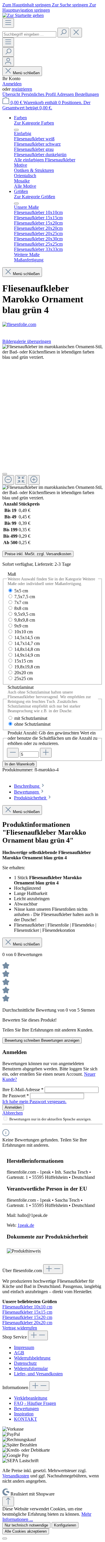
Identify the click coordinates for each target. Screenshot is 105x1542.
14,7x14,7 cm (27, 643)
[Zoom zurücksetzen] (21, 480)
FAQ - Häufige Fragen (35, 1403)
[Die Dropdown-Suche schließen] (76, 32)
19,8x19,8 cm (27, 666)
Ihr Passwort (15, 1095)
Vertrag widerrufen (19, 1327)
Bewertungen (26, 1408)
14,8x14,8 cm (27, 649)
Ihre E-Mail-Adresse (22, 1089)
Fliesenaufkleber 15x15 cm (27, 1312)
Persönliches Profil (39, 94)
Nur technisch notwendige (26, 1525)
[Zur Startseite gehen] (23, 15)
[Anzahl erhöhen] (46, 753)
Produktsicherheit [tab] (30, 797)
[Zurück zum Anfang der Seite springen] (8, 1501)
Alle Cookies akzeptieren (26, 1531)
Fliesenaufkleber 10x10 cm (27, 1306)
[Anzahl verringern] (13, 753)
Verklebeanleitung (30, 1398)
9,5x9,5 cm (24, 614)
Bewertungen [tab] (27, 791)
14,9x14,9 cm (27, 655)
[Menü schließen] (16, 130)
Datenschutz (25, 1363)
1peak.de (26, 1225)
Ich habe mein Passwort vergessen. (34, 1101)
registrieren (22, 89)
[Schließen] (4, 474)
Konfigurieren (65, 1525)
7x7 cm (21, 602)
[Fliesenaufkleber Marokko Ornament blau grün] (52, 352)
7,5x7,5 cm (24, 596)
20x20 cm (23, 672)
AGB (19, 1352)
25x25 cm (23, 678)
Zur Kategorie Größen (34, 196)
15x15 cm (23, 660)
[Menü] (8, 23)
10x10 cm (23, 631)
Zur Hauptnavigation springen (49, 7)
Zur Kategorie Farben (34, 122)
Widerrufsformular (31, 1368)
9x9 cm (21, 625)
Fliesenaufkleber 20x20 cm (27, 1322)
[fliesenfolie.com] (52, 324)
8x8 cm (21, 608)
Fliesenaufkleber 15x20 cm (27, 1317)
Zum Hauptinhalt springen (27, 4)
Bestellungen (87, 94)
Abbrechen (12, 1112)
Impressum (24, 1347)
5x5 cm (21, 590)
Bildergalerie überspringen (26, 341)
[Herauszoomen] (8, 480)
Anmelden (12, 83)
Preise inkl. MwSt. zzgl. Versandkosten (38, 554)
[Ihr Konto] (8, 61)
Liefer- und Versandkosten (38, 1373)
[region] (52, 422)
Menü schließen (26, 73)
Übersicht (11, 94)
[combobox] (29, 34)
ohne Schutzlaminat (32, 724)
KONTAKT (25, 1419)
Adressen (66, 94)
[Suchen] (63, 32)
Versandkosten (15, 1475)
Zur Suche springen (70, 4)
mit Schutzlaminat (30, 718)
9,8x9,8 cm (24, 620)
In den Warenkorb (19, 764)
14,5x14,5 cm (27, 637)
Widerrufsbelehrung (32, 1357)
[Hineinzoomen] (34, 480)
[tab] (29, 786)
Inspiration (24, 1413)
